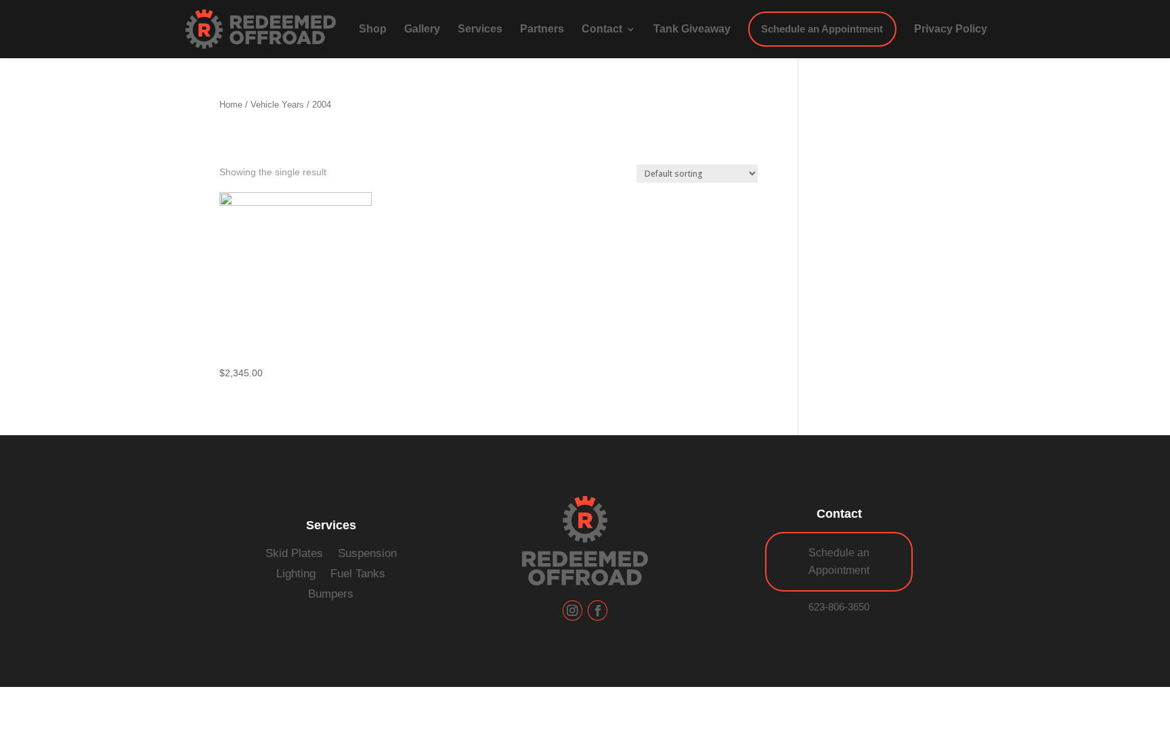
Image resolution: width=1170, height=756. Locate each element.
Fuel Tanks (357, 574)
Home (230, 104)
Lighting (296, 574)
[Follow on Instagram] (572, 610)
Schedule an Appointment (838, 561)
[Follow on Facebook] (597, 610)
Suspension (367, 554)
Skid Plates (294, 554)
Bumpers (330, 594)
